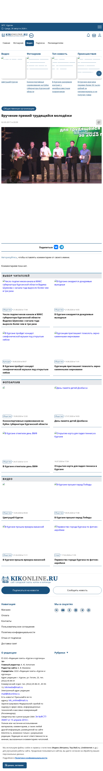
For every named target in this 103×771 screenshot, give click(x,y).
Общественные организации (18, 108)
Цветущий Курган (13, 517)
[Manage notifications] (6, 765)
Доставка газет (9, 643)
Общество (7, 310)
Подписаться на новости (26, 590)
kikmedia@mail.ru (14, 687)
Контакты (6, 621)
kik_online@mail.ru (18, 700)
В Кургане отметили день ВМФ (20, 466)
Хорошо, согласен (14, 765)
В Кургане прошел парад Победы (73, 517)
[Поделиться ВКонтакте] (56, 247)
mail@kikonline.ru (10, 693)
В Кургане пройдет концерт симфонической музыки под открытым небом (25, 369)
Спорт (57, 555)
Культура (6, 361)
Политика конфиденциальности (18, 632)
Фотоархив (18, 43)
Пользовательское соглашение (17, 626)
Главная (6, 43)
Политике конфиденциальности (31, 758)
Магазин (5, 609)
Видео (30, 43)
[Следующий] (99, 73)
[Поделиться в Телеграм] (62, 247)
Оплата (5, 615)
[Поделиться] (99, 122)
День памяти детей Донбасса (71, 420)
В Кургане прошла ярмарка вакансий (24, 559)
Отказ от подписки (11, 637)
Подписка (40, 43)
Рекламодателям (55, 43)
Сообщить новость (77, 590)
